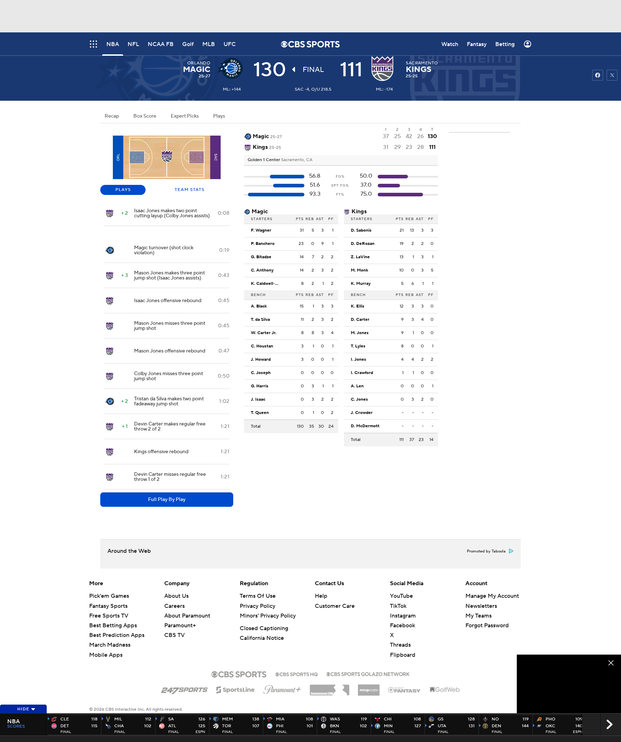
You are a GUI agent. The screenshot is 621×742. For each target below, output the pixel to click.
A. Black (259, 306)
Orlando (198, 63)
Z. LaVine (360, 257)
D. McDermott (365, 426)
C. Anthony (262, 270)
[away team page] (231, 68)
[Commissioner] (329, 687)
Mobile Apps (106, 655)
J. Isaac (258, 399)
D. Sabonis (361, 230)
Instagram (403, 615)
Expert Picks (185, 116)
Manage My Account (492, 596)
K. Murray (361, 284)
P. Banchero (263, 244)
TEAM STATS (189, 189)
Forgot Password (487, 625)
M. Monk (359, 270)
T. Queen (260, 413)
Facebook (402, 625)
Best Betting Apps (113, 625)
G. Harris (259, 386)
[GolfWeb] (445, 689)
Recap (112, 116)
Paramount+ (180, 625)
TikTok (398, 606)
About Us (176, 596)
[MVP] (369, 687)
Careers (174, 606)
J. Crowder (362, 413)
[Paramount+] (282, 688)
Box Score (144, 116)
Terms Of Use (258, 596)
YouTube (401, 596)
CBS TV (174, 635)
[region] (569, 684)
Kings (418, 69)
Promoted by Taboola (486, 551)
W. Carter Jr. (263, 333)
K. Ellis (357, 306)
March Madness (109, 644)
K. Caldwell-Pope (267, 284)
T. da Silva (260, 320)
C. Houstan (262, 346)
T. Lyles (358, 346)
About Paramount (187, 615)
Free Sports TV (108, 615)
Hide (23, 709)
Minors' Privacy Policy (268, 615)
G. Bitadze (261, 257)
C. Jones (359, 399)
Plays (219, 116)
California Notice (262, 638)
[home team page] (384, 68)
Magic (196, 69)
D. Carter (360, 320)
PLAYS (123, 189)
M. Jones (360, 333)
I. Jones (358, 360)
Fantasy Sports (108, 606)
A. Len (357, 386)
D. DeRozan (362, 244)
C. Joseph (261, 373)
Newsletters (481, 606)
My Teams (478, 615)
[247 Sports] (184, 688)
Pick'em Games (109, 596)
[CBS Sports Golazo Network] (368, 673)
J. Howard (261, 360)
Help (321, 596)
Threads (400, 644)
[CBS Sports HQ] (296, 673)
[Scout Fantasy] (404, 689)
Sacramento (422, 63)
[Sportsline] (235, 688)
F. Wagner (261, 230)
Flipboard (402, 655)
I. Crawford (362, 373)
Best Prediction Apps (116, 635)
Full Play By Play (166, 499)
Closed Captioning (264, 628)
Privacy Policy (257, 606)
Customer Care (335, 606)
